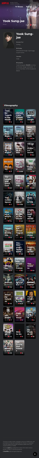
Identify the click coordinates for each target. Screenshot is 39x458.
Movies (29, 7)
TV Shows (19, 7)
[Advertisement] (19, 86)
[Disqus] (19, 409)
